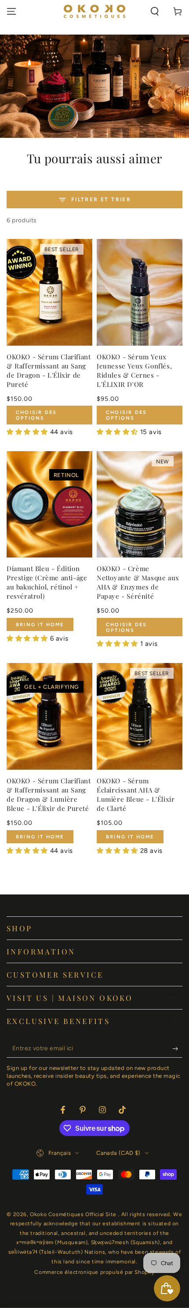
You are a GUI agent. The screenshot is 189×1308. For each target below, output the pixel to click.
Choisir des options (36, 415)
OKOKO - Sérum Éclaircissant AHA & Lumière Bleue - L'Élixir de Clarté (135, 794)
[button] (154, 11)
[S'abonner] (177, 1049)
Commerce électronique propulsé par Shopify (94, 1272)
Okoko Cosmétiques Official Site (74, 1214)
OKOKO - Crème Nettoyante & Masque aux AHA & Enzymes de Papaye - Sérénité (138, 582)
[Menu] (11, 11)
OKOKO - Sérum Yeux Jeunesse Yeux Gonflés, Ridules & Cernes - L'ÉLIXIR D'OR (134, 370)
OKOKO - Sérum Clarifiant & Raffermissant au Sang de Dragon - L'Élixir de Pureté (49, 370)
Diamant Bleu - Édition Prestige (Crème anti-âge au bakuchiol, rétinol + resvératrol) (47, 582)
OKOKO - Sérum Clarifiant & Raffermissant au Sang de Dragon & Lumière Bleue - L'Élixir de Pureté (49, 794)
